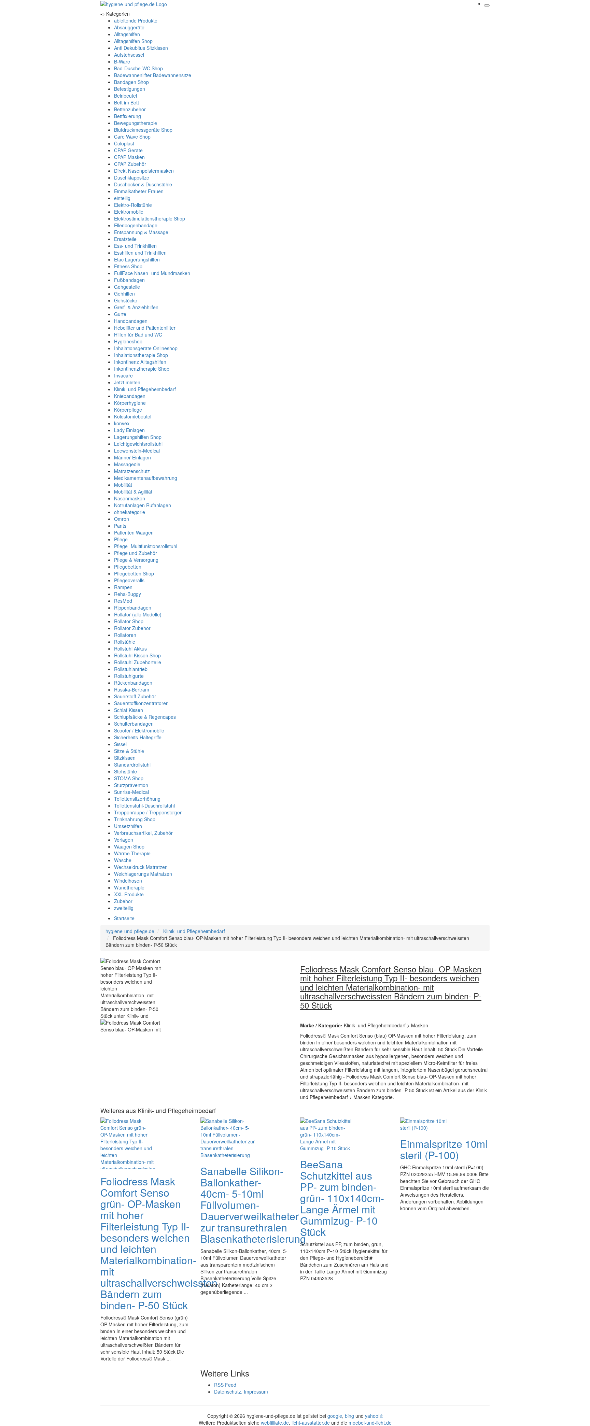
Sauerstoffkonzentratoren (141, 703)
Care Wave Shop (132, 136)
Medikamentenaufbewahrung (145, 477)
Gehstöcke (125, 300)
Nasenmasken (129, 498)
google (334, 1415)
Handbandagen (131, 320)
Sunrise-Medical (131, 791)
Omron (121, 518)
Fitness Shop (128, 266)
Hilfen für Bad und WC (138, 334)
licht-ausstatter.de (311, 1422)
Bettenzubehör (130, 109)
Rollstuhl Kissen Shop (137, 655)
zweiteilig (124, 907)
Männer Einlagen (132, 457)
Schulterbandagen (134, 723)
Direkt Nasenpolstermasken (144, 170)
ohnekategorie (129, 512)
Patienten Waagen (134, 532)
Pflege (121, 539)
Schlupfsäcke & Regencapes (145, 716)
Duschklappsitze (131, 177)
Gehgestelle (127, 286)
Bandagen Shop (131, 82)
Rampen (123, 587)
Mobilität (123, 484)
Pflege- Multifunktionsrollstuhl (145, 546)
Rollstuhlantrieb (131, 669)
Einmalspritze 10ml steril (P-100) (444, 1149)
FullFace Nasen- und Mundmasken (152, 273)
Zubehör (123, 901)
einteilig (122, 198)
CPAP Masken (129, 157)
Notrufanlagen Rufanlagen (142, 505)
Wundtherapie (129, 887)
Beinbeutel (125, 95)
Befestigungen (129, 88)
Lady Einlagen (129, 430)
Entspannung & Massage (141, 232)
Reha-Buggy (127, 593)
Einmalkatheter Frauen (139, 191)
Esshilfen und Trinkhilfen (140, 252)
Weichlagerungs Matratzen (143, 873)
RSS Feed (225, 1384)
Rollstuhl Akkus (130, 648)
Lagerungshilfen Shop (137, 436)
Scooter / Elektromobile (139, 730)
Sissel (120, 744)
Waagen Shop (129, 846)
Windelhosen (128, 880)
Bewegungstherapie (135, 122)
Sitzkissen (125, 757)
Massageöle (127, 464)
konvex (121, 423)
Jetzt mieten (127, 382)
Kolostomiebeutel (132, 416)
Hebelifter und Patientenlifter (144, 327)
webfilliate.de (275, 1422)
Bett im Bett (126, 102)
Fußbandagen (129, 279)
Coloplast (124, 143)
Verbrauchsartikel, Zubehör (143, 832)
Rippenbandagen (132, 607)
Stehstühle (125, 771)
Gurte (120, 314)
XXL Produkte (129, 894)
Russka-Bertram (131, 689)
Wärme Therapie (132, 853)
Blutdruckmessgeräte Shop (143, 129)
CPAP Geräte (128, 150)
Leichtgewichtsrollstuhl (138, 443)
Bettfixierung (127, 116)
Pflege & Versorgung (136, 559)
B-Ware (122, 61)
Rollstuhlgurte (129, 675)
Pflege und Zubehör (135, 553)
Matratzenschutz (132, 471)
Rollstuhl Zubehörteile (137, 662)
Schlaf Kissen (128, 710)
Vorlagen (123, 839)
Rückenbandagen (133, 682)
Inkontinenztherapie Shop (141, 368)
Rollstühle (124, 641)
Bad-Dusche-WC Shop (138, 68)
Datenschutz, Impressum (241, 1391)
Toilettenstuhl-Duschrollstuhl (144, 805)
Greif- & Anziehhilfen (136, 307)
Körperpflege (128, 409)
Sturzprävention (131, 785)
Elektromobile (128, 211)
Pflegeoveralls (129, 580)
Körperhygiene (130, 402)
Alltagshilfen (127, 34)
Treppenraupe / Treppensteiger (148, 812)
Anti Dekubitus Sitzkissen (141, 47)
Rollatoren (125, 634)
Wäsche (122, 860)
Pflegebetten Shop (134, 573)
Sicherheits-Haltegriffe (137, 737)
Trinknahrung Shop (134, 819)
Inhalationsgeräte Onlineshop (146, 348)
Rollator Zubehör (132, 628)
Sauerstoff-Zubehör (135, 696)
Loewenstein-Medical (137, 450)
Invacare (123, 375)
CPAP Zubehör (130, 163)
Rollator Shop (128, 621)
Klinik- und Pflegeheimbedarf (145, 389)
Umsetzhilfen (128, 826)
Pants (120, 525)
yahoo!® (374, 1415)
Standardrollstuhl (132, 764)
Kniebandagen (129, 396)
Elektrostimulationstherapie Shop (149, 218)
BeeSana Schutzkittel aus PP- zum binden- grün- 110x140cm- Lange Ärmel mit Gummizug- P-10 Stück (342, 1198)
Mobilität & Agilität (133, 491)
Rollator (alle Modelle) (137, 614)
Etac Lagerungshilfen (137, 259)
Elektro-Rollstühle (133, 204)
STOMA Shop (128, 778)
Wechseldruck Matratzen (141, 867)
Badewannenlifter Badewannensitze (152, 75)
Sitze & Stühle (129, 750)
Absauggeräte (129, 27)
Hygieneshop (128, 341)
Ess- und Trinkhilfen (135, 245)
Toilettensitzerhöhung (137, 798)
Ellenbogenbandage (135, 225)
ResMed (123, 600)
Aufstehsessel (129, 54)
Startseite (124, 918)
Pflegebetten (127, 566)
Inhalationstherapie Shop (141, 355)
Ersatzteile (125, 239)
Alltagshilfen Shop (133, 41)
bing (349, 1415)
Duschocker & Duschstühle (143, 184)
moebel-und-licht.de (370, 1422)
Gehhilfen (124, 293)
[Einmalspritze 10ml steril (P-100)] (427, 1123)
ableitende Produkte (135, 20)
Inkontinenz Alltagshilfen (140, 361)
